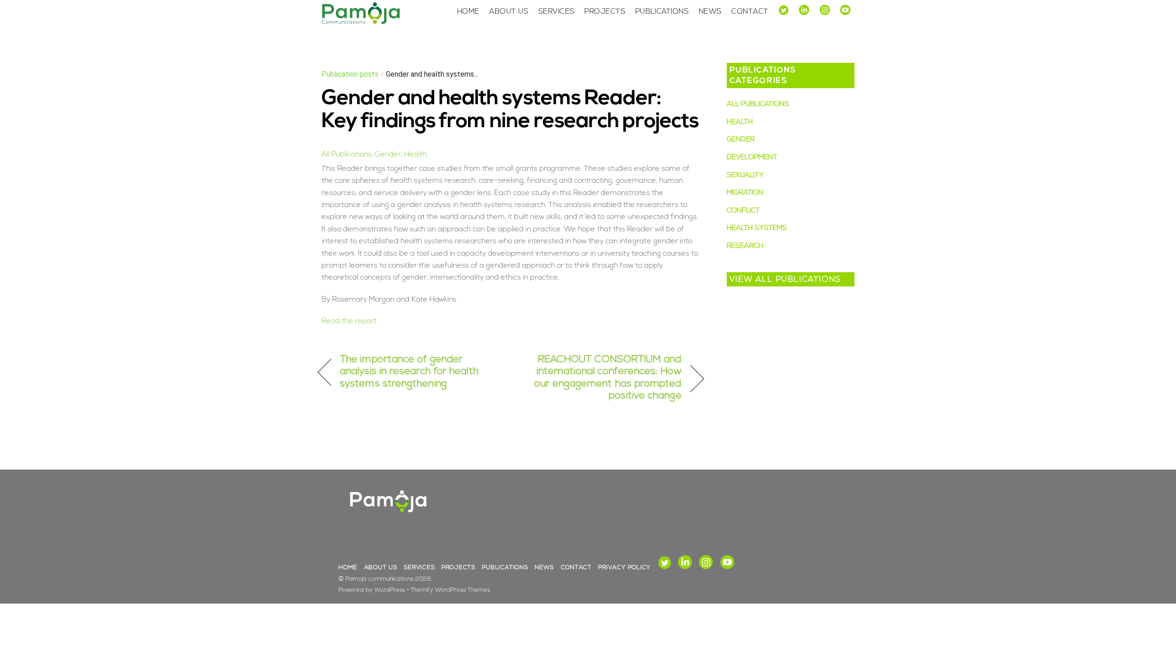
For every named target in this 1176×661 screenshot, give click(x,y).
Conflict (743, 210)
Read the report (349, 321)
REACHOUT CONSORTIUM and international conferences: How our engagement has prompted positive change (602, 378)
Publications (662, 12)
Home (468, 12)
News (710, 12)
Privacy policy (624, 568)
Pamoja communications (379, 579)
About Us (508, 12)
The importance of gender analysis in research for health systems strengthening (409, 372)
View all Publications (785, 280)
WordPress (389, 590)
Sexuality (745, 175)
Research (745, 246)
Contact (749, 12)
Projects (604, 12)
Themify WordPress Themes (450, 590)
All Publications (347, 154)
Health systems (757, 228)
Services (556, 12)
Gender (388, 154)
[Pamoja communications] (361, 22)
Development (752, 157)
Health (415, 154)
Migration (745, 193)
